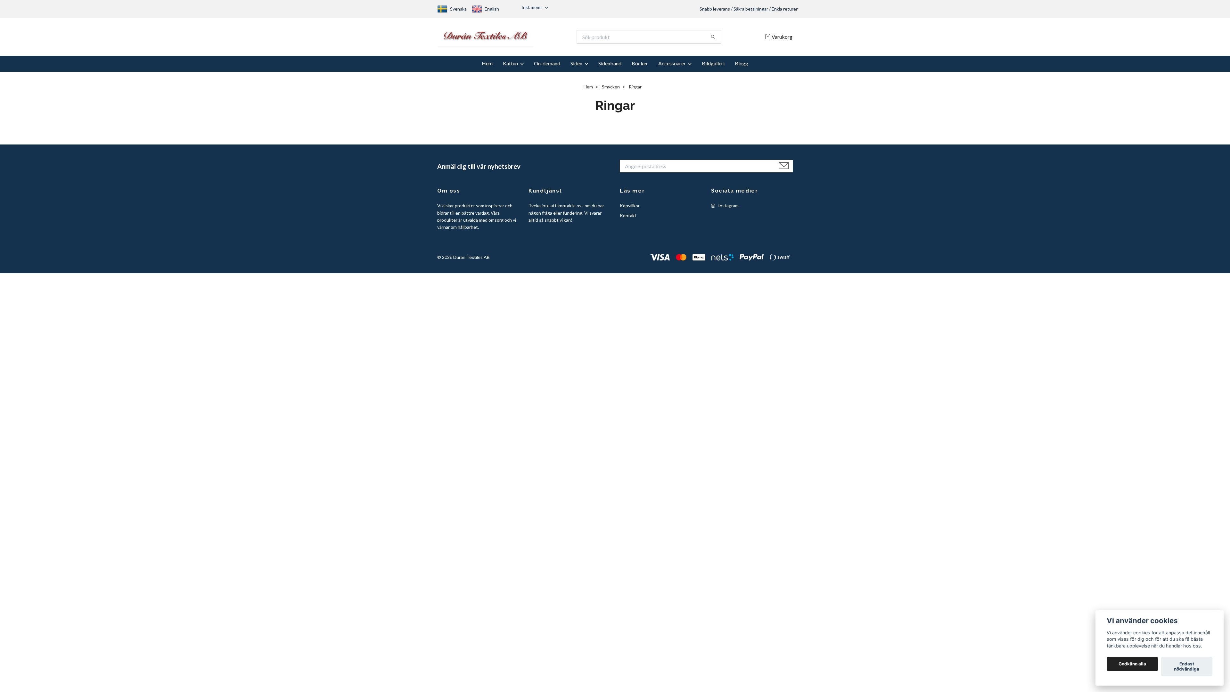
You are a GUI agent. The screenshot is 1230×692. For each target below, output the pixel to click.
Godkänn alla (1132, 664)
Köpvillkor (630, 208)
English (492, 9)
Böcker (640, 66)
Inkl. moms (532, 7)
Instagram (728, 208)
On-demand (547, 66)
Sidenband (609, 66)
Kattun (510, 66)
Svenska (458, 9)
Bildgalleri (713, 66)
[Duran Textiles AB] (526, 38)
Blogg (741, 66)
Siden (576, 66)
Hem (487, 66)
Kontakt (628, 218)
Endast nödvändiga (1186, 667)
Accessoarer (672, 66)
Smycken (611, 90)
